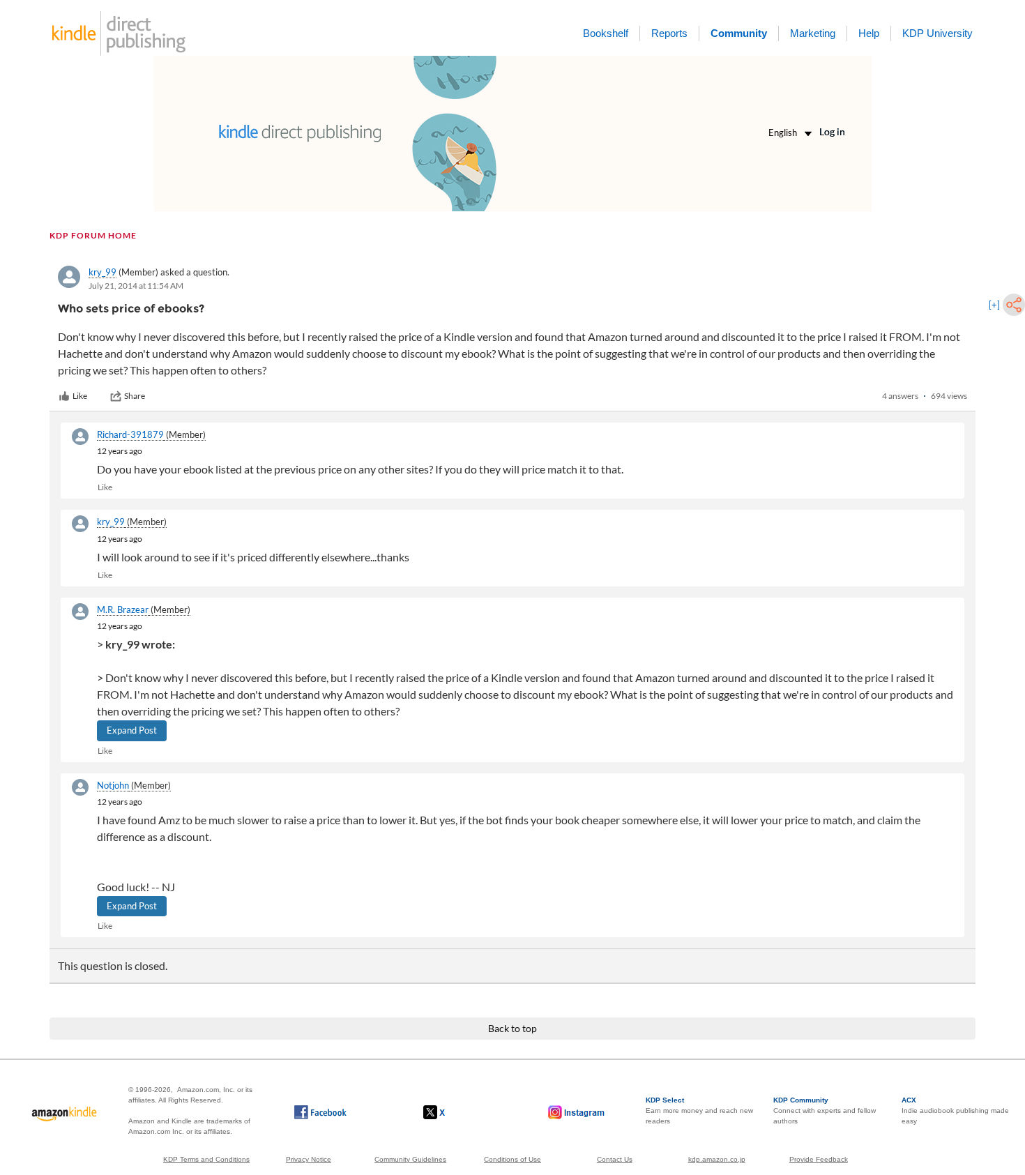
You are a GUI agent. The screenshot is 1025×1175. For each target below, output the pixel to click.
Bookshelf (605, 33)
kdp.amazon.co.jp (716, 1159)
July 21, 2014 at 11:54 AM (136, 285)
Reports (669, 33)
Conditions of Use (512, 1159)
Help (868, 33)
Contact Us (614, 1159)
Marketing (812, 33)
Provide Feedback (818, 1159)
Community (739, 33)
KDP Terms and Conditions (206, 1159)
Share (134, 396)
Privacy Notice (308, 1159)
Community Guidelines (410, 1159)
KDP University (937, 33)
